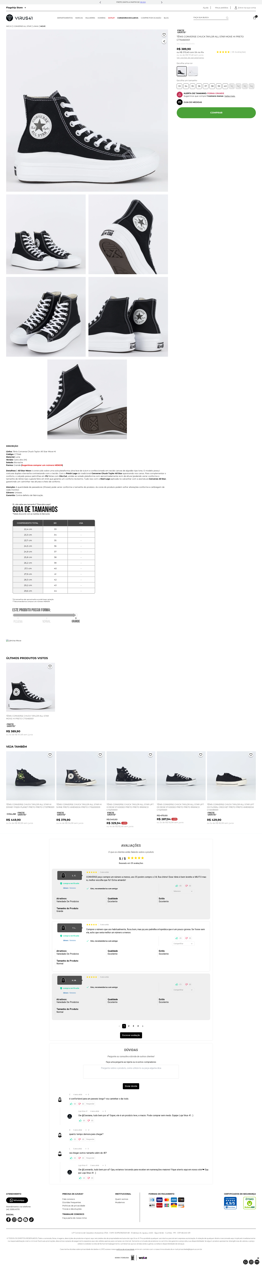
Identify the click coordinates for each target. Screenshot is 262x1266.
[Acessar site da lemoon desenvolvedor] (126, 1258)
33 (179, 86)
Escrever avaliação (131, 1035)
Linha (35, 26)
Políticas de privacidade (73, 1205)
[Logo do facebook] (8, 1219)
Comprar (216, 112)
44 (251, 86)
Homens (101, 18)
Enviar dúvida (131, 1086)
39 (219, 86)
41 (232, 86)
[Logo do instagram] (14, 1219)
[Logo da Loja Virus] (19, 17)
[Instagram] (251, 1262)
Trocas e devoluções (72, 1209)
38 (212, 86)
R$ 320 (143, 2)
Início (9, 26)
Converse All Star (22, 26)
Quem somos (121, 1199)
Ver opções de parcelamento (190, 58)
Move (42, 26)
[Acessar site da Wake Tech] (143, 1258)
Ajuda (205, 7)
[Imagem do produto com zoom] (87, 110)
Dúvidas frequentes (71, 1202)
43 (245, 86)
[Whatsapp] (245, 1262)
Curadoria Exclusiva (127, 18)
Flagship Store (14, 7)
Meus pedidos (221, 7)
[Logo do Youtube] (20, 1219)
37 (205, 86)
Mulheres (90, 18)
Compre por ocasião (151, 18)
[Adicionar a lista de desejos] (164, 35)
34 (186, 86)
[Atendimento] (257, 1262)
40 (225, 86)
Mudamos (120, 1202)
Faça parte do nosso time (74, 1218)
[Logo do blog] (25, 1219)
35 (192, 86)
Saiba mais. (229, 96)
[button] (100, 2)
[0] (254, 17)
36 (199, 86)
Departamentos (65, 18)
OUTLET (111, 18)
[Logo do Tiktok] (31, 1219)
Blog (166, 18)
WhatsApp (19, 1200)
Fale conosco (68, 1199)
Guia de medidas (193, 102)
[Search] (227, 18)
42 (238, 86)
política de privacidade (125, 1249)
